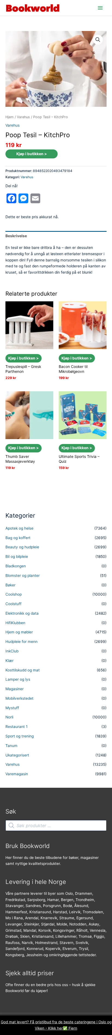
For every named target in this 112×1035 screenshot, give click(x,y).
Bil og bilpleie (16, 556)
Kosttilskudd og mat (22, 670)
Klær (9, 660)
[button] (98, 40)
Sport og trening (19, 736)
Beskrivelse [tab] (16, 236)
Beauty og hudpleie (22, 547)
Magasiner (14, 689)
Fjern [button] (73, 1028)
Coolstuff (13, 604)
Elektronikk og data (22, 613)
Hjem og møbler (19, 632)
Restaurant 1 (16, 726)
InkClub (11, 651)
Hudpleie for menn (21, 641)
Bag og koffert (17, 538)
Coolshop (13, 594)
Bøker (10, 585)
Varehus (23, 117)
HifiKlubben (15, 623)
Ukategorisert (17, 755)
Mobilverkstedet (19, 698)
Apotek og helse (19, 528)
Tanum (11, 745)
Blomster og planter (22, 575)
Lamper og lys (17, 679)
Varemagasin (16, 774)
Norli (9, 717)
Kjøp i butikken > (31, 154)
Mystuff (12, 708)
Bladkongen (15, 566)
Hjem (9, 117)
